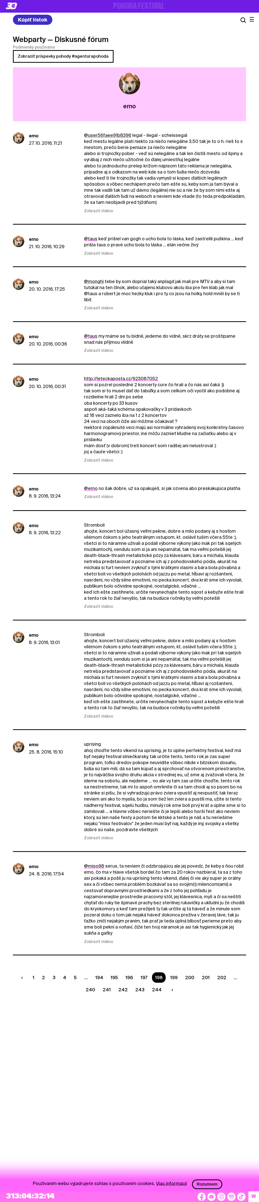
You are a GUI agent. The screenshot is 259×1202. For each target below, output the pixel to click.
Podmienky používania (34, 47)
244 (157, 989)
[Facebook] (201, 1196)
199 (174, 977)
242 (123, 989)
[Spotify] (231, 1196)
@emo (91, 488)
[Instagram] (221, 1196)
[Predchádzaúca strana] (23, 977)
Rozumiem (207, 1184)
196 (129, 977)
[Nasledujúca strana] (171, 989)
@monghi (94, 281)
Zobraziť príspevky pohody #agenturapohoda (63, 56)
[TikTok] (241, 1196)
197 (144, 977)
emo (33, 135)
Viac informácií (171, 1183)
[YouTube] (211, 1196)
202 (221, 977)
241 (107, 989)
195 (114, 977)
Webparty (29, 39)
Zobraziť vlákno (98, 211)
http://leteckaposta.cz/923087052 (121, 378)
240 (90, 989)
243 (139, 989)
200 (189, 977)
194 (99, 977)
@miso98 (94, 866)
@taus (90, 238)
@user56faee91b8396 (107, 135)
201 (206, 977)
